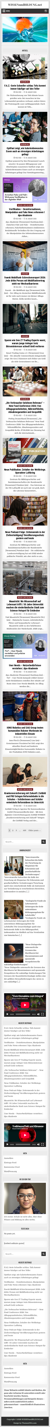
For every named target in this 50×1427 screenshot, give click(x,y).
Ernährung (25, 82)
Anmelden (8, 1158)
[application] (25, 1005)
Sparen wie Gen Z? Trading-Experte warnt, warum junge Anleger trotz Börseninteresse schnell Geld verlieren (25, 343)
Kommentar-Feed (12, 1167)
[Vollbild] (42, 1014)
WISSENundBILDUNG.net (25, 5)
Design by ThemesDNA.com (25, 1423)
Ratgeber (25, 273)
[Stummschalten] (38, 1014)
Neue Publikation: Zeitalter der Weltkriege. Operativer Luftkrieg (25, 471)
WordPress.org (10, 1171)
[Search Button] (45, 10)
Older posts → (34, 830)
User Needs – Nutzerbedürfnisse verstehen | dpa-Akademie (25, 667)
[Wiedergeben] (7, 1014)
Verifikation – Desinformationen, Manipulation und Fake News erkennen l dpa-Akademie (25, 212)
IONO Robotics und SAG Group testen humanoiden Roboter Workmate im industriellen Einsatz (25, 730)
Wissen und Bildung (25, 205)
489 (24, 830)
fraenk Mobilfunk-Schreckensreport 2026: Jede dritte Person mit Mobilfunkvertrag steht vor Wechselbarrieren (25, 280)
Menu (8, 10)
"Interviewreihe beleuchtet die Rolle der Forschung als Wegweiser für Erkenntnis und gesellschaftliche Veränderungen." (34, 865)
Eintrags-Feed (10, 1163)
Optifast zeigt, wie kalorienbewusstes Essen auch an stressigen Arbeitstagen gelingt (25, 151)
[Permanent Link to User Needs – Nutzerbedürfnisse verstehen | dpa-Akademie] (25, 646)
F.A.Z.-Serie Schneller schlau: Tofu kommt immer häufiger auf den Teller (25, 87)
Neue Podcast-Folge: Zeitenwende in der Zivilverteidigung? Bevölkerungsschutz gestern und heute (25, 535)
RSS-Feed (18, 92)
